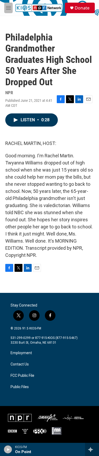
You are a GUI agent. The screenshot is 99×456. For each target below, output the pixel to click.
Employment (21, 353)
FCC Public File (22, 376)
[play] (8, 449)
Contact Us (20, 364)
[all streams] (92, 449)
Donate (82, 8)
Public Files (20, 387)
